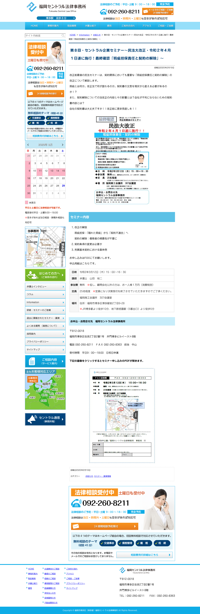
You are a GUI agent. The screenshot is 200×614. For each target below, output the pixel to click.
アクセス (147, 26)
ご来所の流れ (128, 26)
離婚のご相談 (50, 574)
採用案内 (31, 334)
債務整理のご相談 (51, 583)
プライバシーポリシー (38, 342)
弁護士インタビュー (36, 286)
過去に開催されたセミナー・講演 (43, 318)
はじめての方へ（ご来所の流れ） (45, 275)
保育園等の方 (50, 598)
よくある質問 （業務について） (42, 326)
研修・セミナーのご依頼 (39, 310)
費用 (109, 26)
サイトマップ (33, 349)
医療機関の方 (50, 588)
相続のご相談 (50, 578)
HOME (34, 26)
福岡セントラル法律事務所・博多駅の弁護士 (56, 7)
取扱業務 (71, 26)
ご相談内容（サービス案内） (45, 361)
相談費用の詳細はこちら (144, 555)
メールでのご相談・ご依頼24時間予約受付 (157, 11)
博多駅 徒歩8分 (56, 18)
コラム (30, 294)
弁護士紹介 (90, 26)
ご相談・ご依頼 (165, 26)
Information (84, 35)
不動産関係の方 (51, 603)
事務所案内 (53, 26)
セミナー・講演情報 (102, 476)
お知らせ (97, 35)
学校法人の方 (50, 593)
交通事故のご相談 (51, 569)
